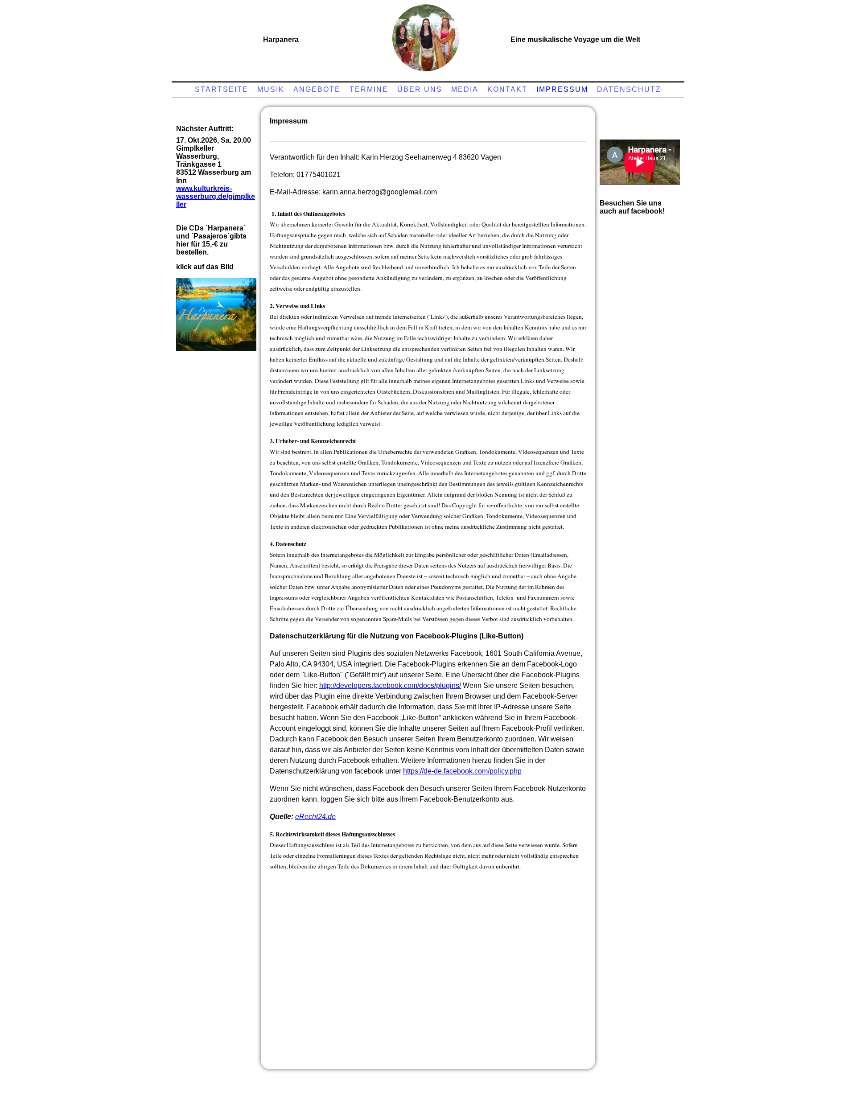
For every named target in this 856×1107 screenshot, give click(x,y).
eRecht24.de (315, 816)
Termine (369, 89)
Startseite (221, 89)
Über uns (419, 89)
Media (464, 89)
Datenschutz (629, 89)
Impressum (562, 89)
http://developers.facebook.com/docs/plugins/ (390, 685)
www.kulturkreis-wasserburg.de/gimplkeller (215, 196)
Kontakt (507, 89)
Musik (270, 89)
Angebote (317, 89)
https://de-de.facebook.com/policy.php (462, 771)
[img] (425, 37)
